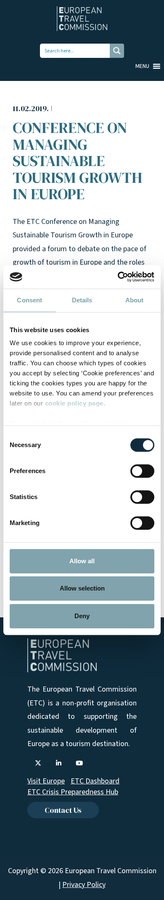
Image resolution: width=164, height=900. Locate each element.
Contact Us (63, 810)
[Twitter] (37, 763)
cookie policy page (74, 403)
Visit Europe (46, 781)
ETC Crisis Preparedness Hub (72, 792)
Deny (82, 615)
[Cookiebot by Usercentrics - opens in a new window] (118, 276)
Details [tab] (82, 300)
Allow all (82, 560)
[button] (142, 66)
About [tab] (134, 300)
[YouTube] (79, 763)
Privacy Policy (84, 884)
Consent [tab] (29, 300)
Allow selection (82, 588)
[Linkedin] (58, 763)
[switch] (142, 471)
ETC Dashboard (95, 781)
